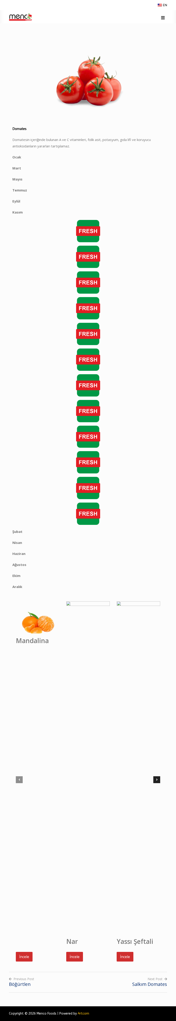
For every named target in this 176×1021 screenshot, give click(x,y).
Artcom (83, 1013)
